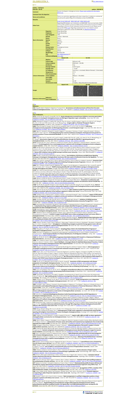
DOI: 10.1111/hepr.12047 (83, 326)
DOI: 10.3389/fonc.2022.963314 (81, 216)
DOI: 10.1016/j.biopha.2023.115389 (54, 193)
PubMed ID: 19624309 (72, 343)
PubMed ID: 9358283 (79, 109)
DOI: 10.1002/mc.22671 (76, 277)
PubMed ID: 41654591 (39, 119)
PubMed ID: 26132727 (67, 300)
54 (58, 99)
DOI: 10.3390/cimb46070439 (69, 158)
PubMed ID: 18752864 (46, 348)
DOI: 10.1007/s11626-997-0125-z (93, 109)
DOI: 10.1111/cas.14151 (51, 250)
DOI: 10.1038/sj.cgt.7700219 (78, 386)
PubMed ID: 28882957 (61, 287)
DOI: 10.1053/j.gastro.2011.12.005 (88, 331)
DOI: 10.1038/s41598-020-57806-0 (47, 235)
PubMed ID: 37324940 (54, 188)
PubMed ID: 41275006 (41, 129)
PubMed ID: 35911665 (80, 211)
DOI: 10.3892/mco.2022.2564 (94, 211)
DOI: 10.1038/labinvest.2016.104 (48, 292)
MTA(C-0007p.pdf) (85, 21)
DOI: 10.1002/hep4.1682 (60, 202)
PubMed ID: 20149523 (75, 335)
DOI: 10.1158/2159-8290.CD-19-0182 (48, 259)
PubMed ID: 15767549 (54, 366)
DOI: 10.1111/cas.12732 (79, 300)
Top (35, 104)
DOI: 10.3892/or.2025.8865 (78, 141)
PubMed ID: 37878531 (48, 197)
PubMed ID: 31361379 (39, 250)
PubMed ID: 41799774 (69, 124)
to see (68, 28)
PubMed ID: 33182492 (61, 238)
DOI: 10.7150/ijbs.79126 (67, 188)
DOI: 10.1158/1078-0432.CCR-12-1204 (91, 323)
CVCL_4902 (60, 56)
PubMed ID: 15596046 (82, 378)
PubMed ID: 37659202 (39, 193)
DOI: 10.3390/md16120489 (47, 268)
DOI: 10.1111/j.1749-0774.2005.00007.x (92, 361)
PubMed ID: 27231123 (76, 296)
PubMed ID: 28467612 (64, 277)
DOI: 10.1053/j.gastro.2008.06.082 (54, 353)
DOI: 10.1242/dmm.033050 (46, 273)
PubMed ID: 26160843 (82, 305)
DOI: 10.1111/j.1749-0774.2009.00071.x (89, 343)
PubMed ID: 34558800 (47, 202)
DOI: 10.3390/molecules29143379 (54, 163)
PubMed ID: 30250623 (76, 263)
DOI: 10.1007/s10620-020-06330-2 (49, 220)
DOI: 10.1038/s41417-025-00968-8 (56, 129)
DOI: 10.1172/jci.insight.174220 (89, 168)
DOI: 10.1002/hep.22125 (45, 358)
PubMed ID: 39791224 (64, 141)
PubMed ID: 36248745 (79, 207)
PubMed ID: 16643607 (75, 361)
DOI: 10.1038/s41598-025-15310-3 (79, 146)
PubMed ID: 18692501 (39, 353)
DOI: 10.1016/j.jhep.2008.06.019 (60, 348)
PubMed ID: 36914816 (42, 176)
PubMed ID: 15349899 (92, 373)
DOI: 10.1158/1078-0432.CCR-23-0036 (64, 183)
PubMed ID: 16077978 (90, 369)
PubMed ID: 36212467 (66, 216)
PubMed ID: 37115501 (48, 183)
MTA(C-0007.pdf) (75, 21)
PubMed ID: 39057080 (55, 158)
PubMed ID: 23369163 (70, 326)
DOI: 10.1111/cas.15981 (60, 197)
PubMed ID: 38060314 (74, 168)
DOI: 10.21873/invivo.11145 (75, 287)
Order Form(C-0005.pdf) (63, 21)
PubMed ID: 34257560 (76, 230)
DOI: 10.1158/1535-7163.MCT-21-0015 (48, 227)
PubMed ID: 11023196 (64, 386)
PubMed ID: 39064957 (39, 163)
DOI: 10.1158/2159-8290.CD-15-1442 (91, 296)
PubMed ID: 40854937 (63, 146)
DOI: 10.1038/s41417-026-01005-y (54, 119)
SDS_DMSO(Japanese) (63, 54)
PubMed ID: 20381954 (87, 338)
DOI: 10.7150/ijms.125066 (81, 124)
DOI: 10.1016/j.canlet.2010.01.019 (90, 335)
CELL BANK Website (98, 1)
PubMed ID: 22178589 (73, 331)
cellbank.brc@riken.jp (90, 29)
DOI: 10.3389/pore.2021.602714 (91, 230)
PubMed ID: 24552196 (91, 317)
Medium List (60, 59)
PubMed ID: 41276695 (85, 134)
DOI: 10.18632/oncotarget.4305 (48, 313)
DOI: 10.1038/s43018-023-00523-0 (58, 176)
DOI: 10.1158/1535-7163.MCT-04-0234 (70, 366)
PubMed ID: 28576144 (87, 281)
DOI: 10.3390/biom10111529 (75, 238)
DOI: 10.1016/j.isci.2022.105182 (93, 207)
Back (35, 4)
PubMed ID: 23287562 (75, 323)
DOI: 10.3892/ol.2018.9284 (89, 263)
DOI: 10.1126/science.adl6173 (46, 154)
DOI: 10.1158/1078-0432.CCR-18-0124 (48, 245)
